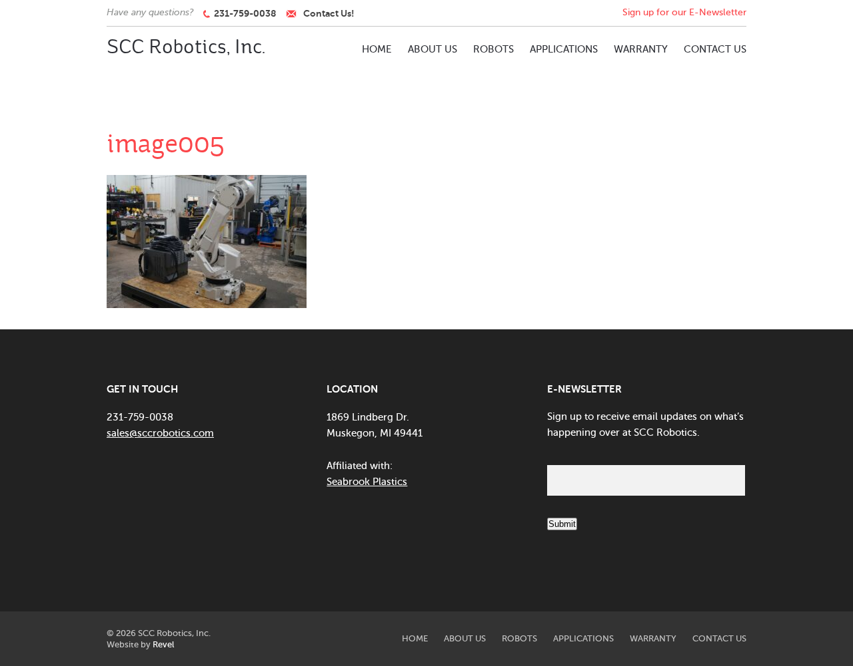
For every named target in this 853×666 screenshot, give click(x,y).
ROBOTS (493, 49)
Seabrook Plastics (367, 481)
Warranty (641, 49)
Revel (163, 644)
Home (377, 49)
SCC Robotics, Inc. (186, 47)
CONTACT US (715, 49)
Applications (564, 49)
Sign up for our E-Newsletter (684, 12)
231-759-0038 (243, 13)
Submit (562, 524)
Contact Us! (329, 13)
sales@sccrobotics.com (160, 433)
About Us (432, 49)
